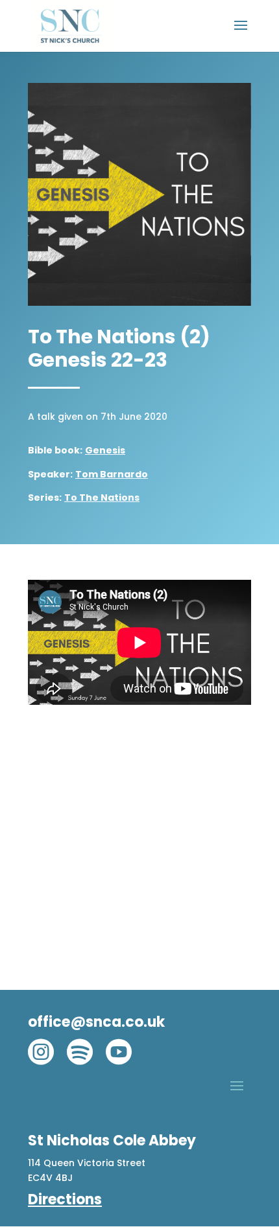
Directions (65, 1199)
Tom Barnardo (111, 474)
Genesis (105, 450)
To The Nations (102, 497)
